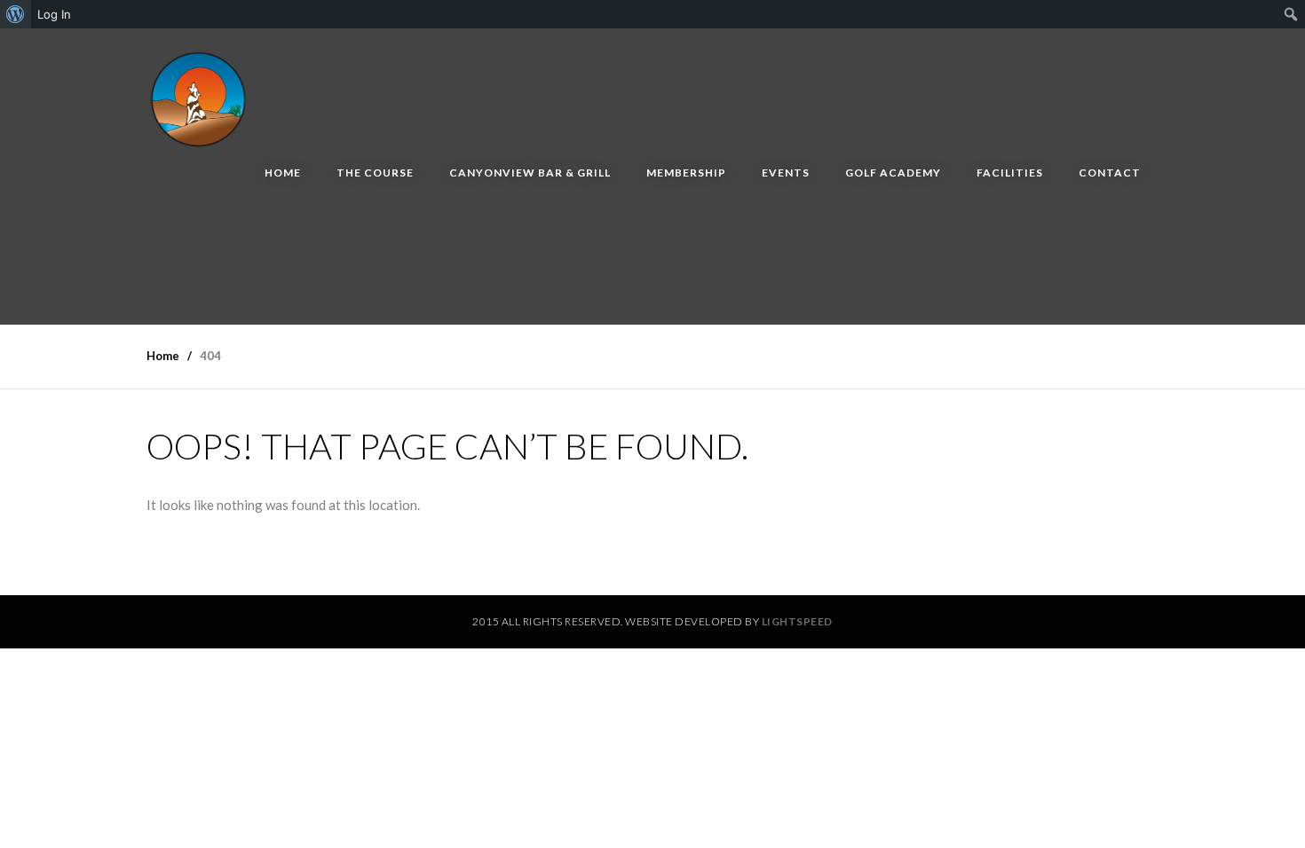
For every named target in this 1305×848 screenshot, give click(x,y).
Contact (1110, 172)
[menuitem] (15, 14)
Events (786, 172)
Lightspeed (797, 621)
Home (283, 172)
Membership (686, 172)
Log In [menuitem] (54, 14)
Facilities (1010, 172)
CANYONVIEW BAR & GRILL (530, 172)
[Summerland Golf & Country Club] (199, 95)
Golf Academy (893, 172)
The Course (375, 172)
